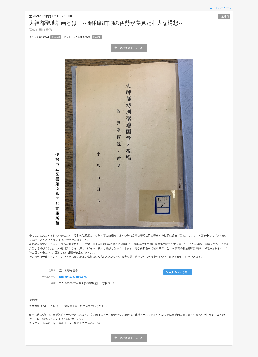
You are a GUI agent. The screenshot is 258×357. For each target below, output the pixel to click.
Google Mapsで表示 (178, 272)
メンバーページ (222, 7)
